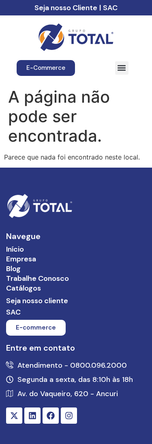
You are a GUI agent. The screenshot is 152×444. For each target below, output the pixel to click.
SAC (110, 8)
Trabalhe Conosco (37, 278)
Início (15, 249)
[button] (121, 68)
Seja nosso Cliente (65, 8)
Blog (13, 269)
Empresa (21, 259)
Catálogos (23, 288)
